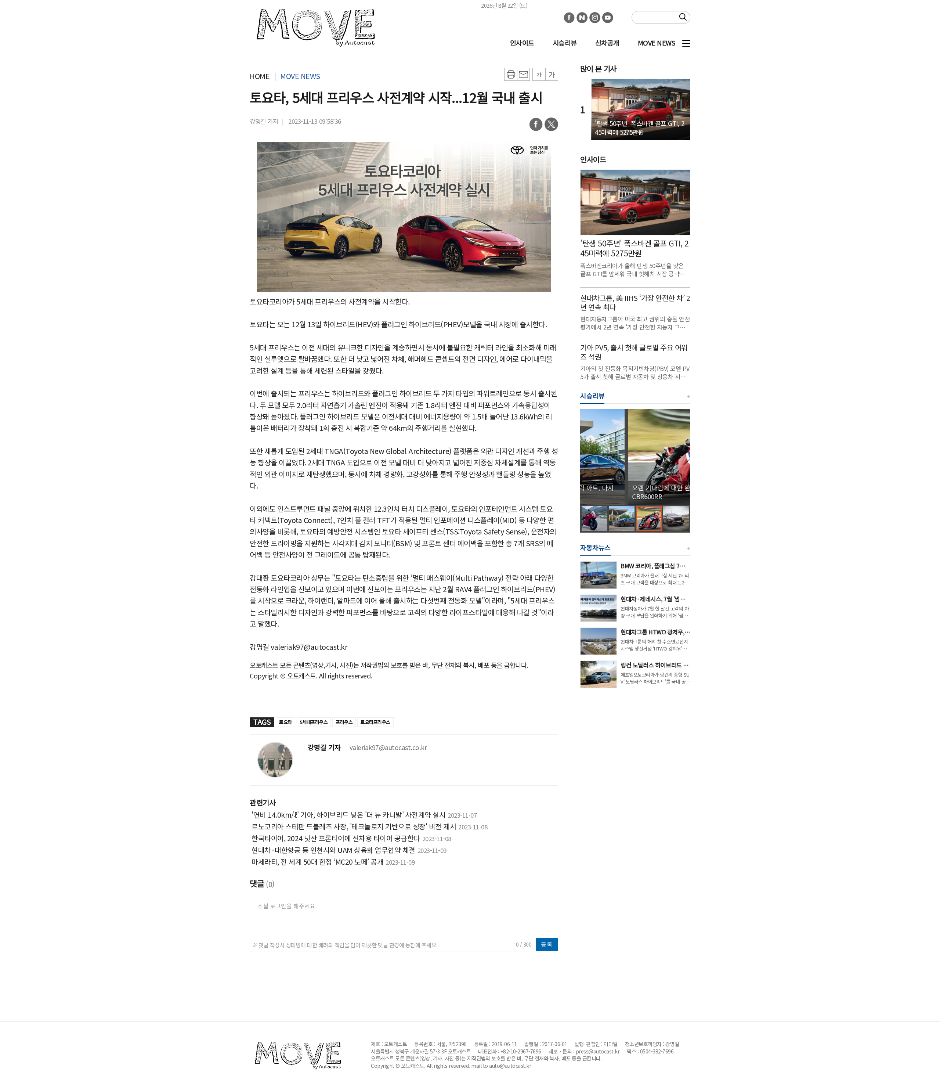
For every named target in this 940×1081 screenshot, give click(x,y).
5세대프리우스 (314, 721)
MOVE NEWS (656, 42)
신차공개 (607, 42)
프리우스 (344, 721)
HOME (260, 76)
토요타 (285, 721)
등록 (547, 944)
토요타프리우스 (375, 721)
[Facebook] (536, 126)
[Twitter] (551, 126)
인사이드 (522, 42)
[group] (635, 457)
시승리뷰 (565, 42)
